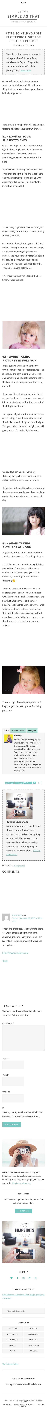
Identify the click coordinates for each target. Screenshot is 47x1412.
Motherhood (12, 1334)
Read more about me (21, 1183)
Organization (33, 1334)
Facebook (7, 1404)
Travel (12, 1351)
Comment (8, 1023)
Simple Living (33, 1345)
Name (6, 1058)
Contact (25, 1406)
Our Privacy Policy (10, 1364)
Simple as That (23, 16)
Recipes (12, 1345)
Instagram (32, 730)
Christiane (17, 915)
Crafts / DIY (12, 1329)
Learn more (25, 70)
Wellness (33, 1351)
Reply (5, 960)
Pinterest (30, 1404)
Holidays (33, 1329)
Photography (19, 866)
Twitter (40, 1404)
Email (5, 1075)
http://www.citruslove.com (15, 952)
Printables (33, 1340)
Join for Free (23, 1211)
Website (6, 1091)
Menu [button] (23, 3)
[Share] (34, 783)
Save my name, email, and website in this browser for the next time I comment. (22, 1114)
